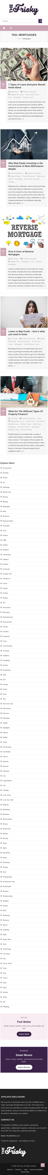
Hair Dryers (7, 708)
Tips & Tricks (7, 963)
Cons (18, 261)
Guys (5, 694)
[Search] (40, 21)
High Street (37, 424)
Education (6, 612)
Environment (7, 622)
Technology (7, 949)
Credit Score (36, 341)
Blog (4, 511)
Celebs (5, 545)
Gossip (5, 684)
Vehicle (5, 992)
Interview (6, 771)
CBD (4, 540)
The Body (6, 954)
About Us (10, 1169)
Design (5, 598)
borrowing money (24, 341)
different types (26, 424)
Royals (5, 906)
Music (5, 843)
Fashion (6, 631)
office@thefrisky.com (13, 1136)
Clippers (6, 559)
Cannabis (6, 526)
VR (4, 1002)
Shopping (6, 915)
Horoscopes (7, 747)
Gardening (6, 670)
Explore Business (24, 1067)
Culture (5, 593)
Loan (10, 97)
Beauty (5, 497)
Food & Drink (7, 646)
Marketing (6, 809)
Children (6, 550)
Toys (4, 973)
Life (4, 785)
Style (4, 934)
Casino (5, 535)
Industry (6, 761)
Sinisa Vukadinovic (16, 173)
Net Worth (6, 853)
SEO (4, 910)
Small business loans (31, 344)
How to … (6, 756)
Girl (4, 680)
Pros (32, 261)
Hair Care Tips (8, 704)
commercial (30, 421)
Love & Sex (7, 795)
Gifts (4, 675)
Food (5, 641)
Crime (5, 583)
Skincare (6, 920)
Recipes (6, 891)
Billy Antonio (14, 92)
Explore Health (24, 1034)
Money (5, 824)
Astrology (6, 487)
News (5, 857)
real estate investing (31, 179)
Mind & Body (7, 819)
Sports (5, 925)
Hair (4, 699)
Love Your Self (8, 800)
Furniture (6, 651)
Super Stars (7, 939)
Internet (5, 766)
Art (4, 482)
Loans (10, 344)
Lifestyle (6, 790)
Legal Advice (7, 781)
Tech (4, 944)
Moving (5, 838)
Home (39, 418)
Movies (5, 833)
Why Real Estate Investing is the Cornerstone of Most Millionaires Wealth (25, 166)
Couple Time (7, 574)
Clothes (5, 564)
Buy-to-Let (20, 421)
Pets (4, 872)
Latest (26, 1169)
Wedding (6, 1007)
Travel (5, 978)
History (5, 732)
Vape (4, 987)
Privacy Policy (25, 1172)
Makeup (6, 805)
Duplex (18, 176)
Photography (7, 877)
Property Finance (24, 427)
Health (5, 723)
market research (29, 176)
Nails (4, 848)
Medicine (6, 814)
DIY (4, 603)
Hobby (5, 737)
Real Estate (7, 886)
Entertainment (8, 617)
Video (5, 997)
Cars (4, 530)
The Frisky (14, 338)
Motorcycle (7, 829)
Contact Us (18, 1169)
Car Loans (20, 94)
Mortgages (17, 97)
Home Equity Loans (32, 94)
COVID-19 (6, 579)
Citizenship (7, 554)
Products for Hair (9, 882)
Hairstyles (6, 718)
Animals (5, 473)
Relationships (7, 896)
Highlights (6, 728)
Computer (6, 569)
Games (5, 665)
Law (4, 776)
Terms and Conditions (36, 1169)
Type (4, 983)
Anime (5, 478)
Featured (6, 636)
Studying (6, 930)
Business (33, 92)
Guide (5, 689)
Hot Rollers (7, 752)
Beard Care (7, 492)
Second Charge (26, 430)
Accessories (7, 468)
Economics (7, 607)
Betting (5, 502)
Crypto (5, 588)
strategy (11, 182)
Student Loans (28, 97)
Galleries (6, 655)
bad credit (12, 341)
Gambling (6, 660)
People (5, 867)
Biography (6, 506)
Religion (6, 901)
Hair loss (6, 713)
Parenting (6, 862)
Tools (5, 968)
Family (5, 627)
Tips (4, 958)
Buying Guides (8, 521)
